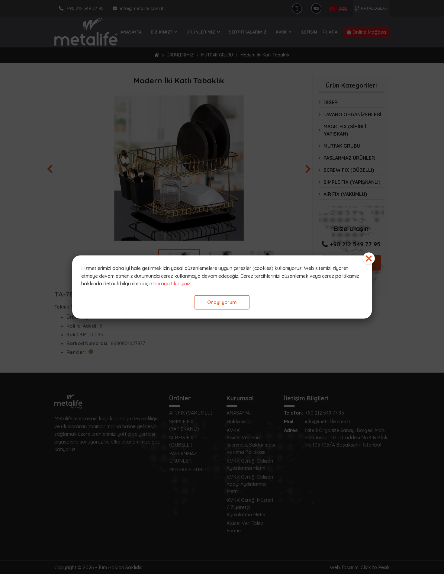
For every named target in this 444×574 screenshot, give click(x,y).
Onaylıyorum (222, 302)
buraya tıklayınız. (172, 284)
